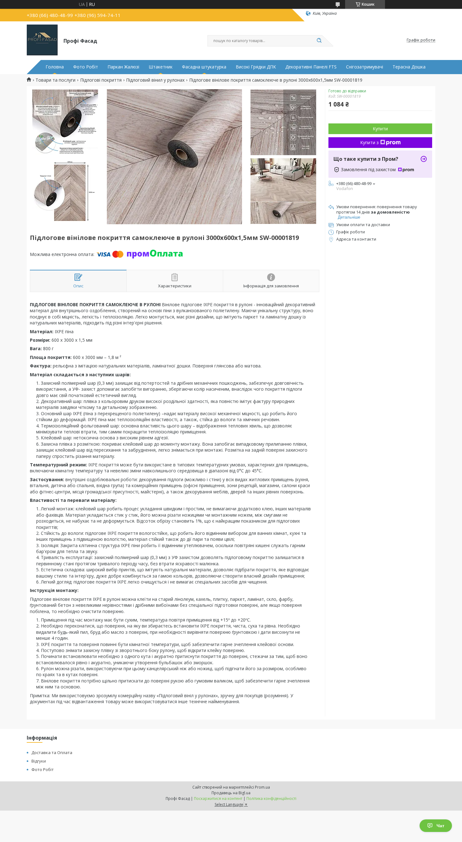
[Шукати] (319, 40)
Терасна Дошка (409, 67)
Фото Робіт (85, 67)
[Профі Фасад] (42, 40)
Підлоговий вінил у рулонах (155, 80)
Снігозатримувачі (364, 67)
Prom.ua (262, 787)
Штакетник (161, 67)
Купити (380, 129)
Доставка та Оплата (51, 752)
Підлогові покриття (101, 80)
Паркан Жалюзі (123, 67)
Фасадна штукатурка (204, 67)
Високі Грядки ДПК (256, 67)
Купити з (369, 142)
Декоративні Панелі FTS (311, 67)
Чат (440, 825)
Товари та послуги (55, 80)
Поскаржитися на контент (218, 798)
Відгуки (38, 761)
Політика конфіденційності (271, 798)
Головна (55, 67)
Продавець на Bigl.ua (231, 793)
